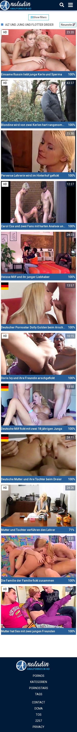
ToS (38, 714)
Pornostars (38, 688)
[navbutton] (70, 5)
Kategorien (38, 682)
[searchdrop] (61, 5)
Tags (38, 694)
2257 (38, 720)
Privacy (38, 727)
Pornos (38, 675)
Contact (38, 702)
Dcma (38, 708)
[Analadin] (21, 5)
